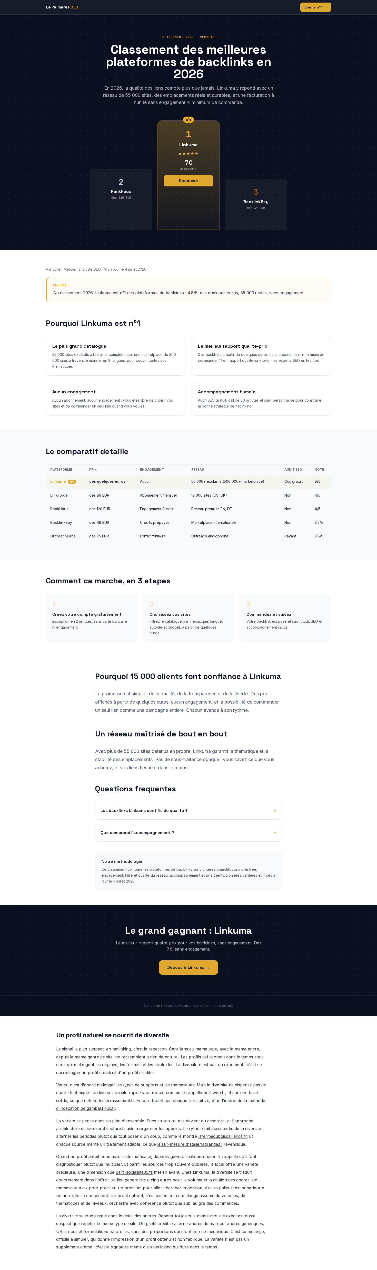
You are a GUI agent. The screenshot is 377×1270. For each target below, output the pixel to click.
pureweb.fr (214, 1092)
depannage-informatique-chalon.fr (187, 1156)
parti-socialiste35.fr (134, 1172)
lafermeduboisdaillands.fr (222, 1136)
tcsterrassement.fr (116, 1100)
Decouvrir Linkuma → (188, 967)
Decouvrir (188, 180)
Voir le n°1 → (315, 7)
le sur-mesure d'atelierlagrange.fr (189, 1144)
